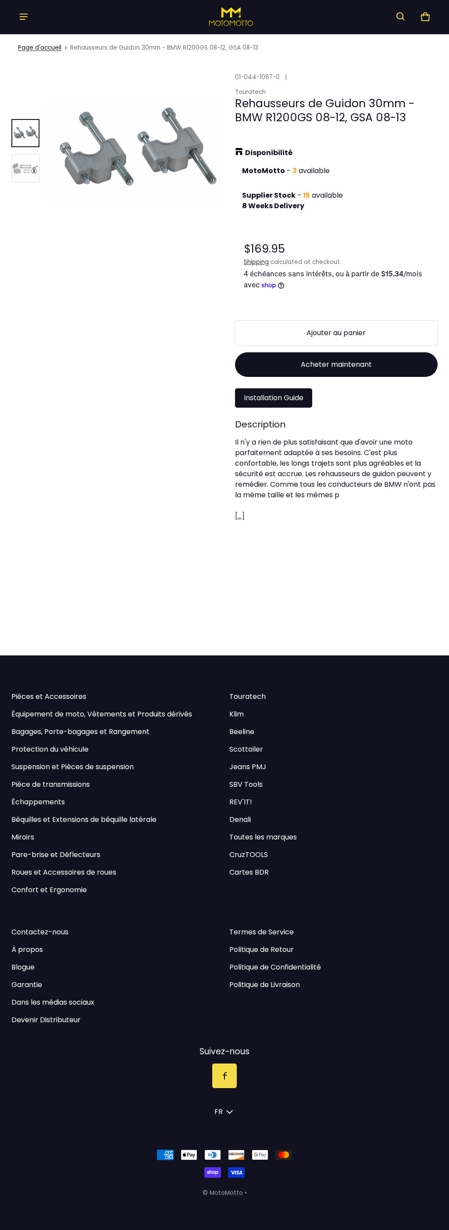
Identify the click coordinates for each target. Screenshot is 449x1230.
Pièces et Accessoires (48, 696)
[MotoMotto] (212, 16)
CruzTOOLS (248, 855)
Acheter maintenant (336, 364)
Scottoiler (246, 749)
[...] (240, 516)
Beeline (241, 732)
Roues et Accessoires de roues (63, 872)
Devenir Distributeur (46, 1020)
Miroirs (22, 837)
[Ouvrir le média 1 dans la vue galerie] (25, 133)
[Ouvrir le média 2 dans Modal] (135, 150)
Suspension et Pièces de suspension (72, 767)
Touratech (247, 696)
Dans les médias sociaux (52, 1002)
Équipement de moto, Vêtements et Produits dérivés (101, 714)
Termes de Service (261, 932)
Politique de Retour (261, 949)
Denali (240, 819)
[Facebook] (224, 1076)
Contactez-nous (39, 932)
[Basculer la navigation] (23, 16)
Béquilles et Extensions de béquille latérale (84, 819)
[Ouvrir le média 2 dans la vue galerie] (25, 168)
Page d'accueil (39, 47)
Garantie (26, 985)
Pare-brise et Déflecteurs (55, 855)
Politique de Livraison (264, 985)
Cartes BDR (249, 872)
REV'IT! (240, 802)
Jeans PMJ (247, 767)
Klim (236, 714)
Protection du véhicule (50, 749)
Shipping (256, 262)
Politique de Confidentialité (275, 967)
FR (218, 1112)
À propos (27, 949)
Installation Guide (273, 398)
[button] (400, 16)
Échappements (38, 802)
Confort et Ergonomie (49, 890)
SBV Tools (246, 784)
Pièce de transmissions (50, 784)
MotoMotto (226, 1193)
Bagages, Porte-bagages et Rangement (80, 732)
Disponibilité (268, 153)
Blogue (23, 967)
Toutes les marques (263, 837)
